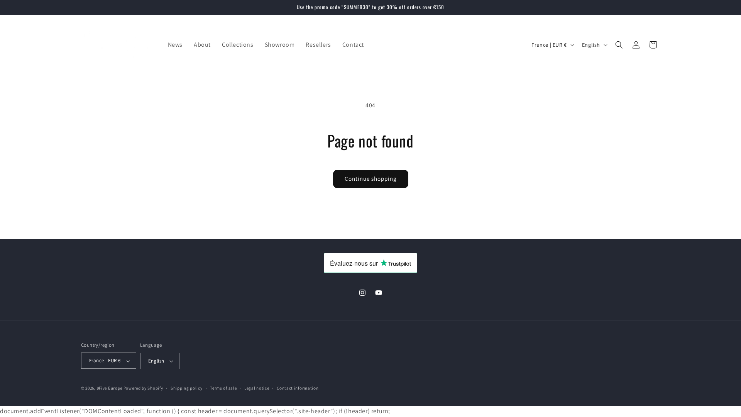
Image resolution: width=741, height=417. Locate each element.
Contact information (297, 388)
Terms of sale (223, 388)
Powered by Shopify (143, 388)
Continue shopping (371, 178)
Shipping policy (187, 388)
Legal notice (256, 388)
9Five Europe (109, 388)
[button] (619, 44)
